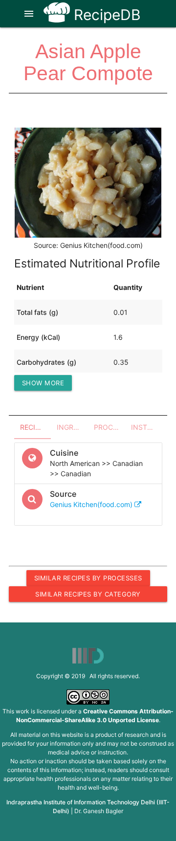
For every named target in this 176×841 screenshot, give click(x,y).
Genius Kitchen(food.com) (92, 504)
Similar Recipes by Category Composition (88, 596)
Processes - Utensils (109, 427)
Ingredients (72, 427)
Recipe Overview (35, 427)
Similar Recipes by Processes (88, 578)
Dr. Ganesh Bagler (98, 811)
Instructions (146, 427)
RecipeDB (105, 14)
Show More (43, 383)
